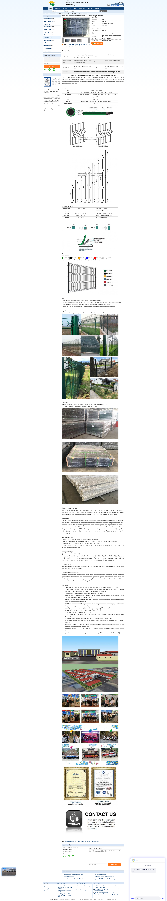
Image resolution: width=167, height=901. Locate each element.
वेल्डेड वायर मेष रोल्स (47, 32)
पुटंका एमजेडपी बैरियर (48, 26)
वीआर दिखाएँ (57, 8)
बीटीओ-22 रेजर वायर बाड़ (81, 890)
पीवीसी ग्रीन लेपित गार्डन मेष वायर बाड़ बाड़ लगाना (73, 874)
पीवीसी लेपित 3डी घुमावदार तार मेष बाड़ (94, 841)
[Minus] (163, 860)
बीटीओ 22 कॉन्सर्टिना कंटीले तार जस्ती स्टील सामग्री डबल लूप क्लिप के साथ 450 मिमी (65, 887)
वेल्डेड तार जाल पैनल (47, 29)
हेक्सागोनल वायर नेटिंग (48, 40)
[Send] (162, 898)
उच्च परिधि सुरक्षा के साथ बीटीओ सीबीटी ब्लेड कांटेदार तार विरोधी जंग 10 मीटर (65, 895)
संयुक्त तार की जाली (47, 45)
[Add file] (132, 898)
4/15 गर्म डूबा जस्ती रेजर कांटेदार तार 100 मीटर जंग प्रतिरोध (101, 890)
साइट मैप (114, 892)
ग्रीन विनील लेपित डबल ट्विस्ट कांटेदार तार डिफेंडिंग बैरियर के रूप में (101, 886)
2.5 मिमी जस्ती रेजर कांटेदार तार (82, 888)
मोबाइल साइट (115, 894)
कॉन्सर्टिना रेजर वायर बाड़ (48, 21)
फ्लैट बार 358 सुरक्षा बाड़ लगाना (100, 874)
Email (123, 3)
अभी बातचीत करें (117, 3)
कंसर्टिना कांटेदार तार (47, 18)
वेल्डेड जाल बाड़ (52, 13)
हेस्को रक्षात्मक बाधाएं (47, 51)
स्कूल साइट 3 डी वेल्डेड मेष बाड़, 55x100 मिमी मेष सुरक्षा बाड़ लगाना (107, 879)
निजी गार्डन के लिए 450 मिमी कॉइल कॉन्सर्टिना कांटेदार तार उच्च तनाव (64, 891)
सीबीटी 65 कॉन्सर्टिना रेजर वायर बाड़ (83, 886)
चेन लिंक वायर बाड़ (47, 43)
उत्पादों (50, 8)
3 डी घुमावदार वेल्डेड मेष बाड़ (69, 841)
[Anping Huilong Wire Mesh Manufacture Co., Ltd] (54, 3)
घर (45, 8)
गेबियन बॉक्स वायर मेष (48, 35)
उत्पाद (47, 13)
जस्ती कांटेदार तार (47, 24)
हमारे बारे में (65, 8)
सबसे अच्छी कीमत (77, 46)
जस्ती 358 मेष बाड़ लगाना (69, 876)
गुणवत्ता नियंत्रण (82, 8)
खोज (104, 11)
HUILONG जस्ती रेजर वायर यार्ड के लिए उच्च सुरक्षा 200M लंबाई (101, 893)
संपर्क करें (90, 8)
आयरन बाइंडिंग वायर (47, 48)
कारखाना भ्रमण (73, 8)
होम (44, 13)
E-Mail (113, 890)
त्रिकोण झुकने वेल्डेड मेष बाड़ (80, 841)
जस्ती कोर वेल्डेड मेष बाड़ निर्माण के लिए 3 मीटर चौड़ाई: (74, 879)
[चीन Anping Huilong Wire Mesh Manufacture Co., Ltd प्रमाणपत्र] (47, 86)
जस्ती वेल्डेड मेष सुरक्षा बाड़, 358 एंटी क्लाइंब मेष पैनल (104, 876)
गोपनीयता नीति (53, 899)
